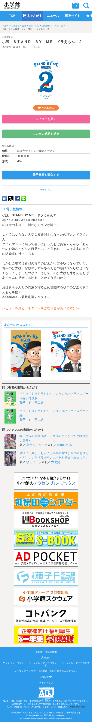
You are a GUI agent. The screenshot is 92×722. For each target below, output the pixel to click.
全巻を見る (46, 189)
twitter (10, 198)
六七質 (55, 462)
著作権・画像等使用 (46, 652)
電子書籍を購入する (46, 174)
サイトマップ (46, 682)
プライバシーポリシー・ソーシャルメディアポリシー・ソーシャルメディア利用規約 (46, 664)
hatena (4, 198)
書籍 (24, 26)
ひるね (30, 462)
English (44, 677)
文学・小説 (34, 26)
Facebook (17, 198)
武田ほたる (64, 445)
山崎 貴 (10, 47)
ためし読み (46, 108)
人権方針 (46, 657)
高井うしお (33, 445)
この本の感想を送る (46, 133)
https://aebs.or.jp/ (78, 707)
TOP (4, 26)
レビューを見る (46, 119)
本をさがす (14, 26)
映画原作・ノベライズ (52, 26)
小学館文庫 (7, 37)
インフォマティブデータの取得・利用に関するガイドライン (46, 671)
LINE (23, 198)
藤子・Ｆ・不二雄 (31, 47)
